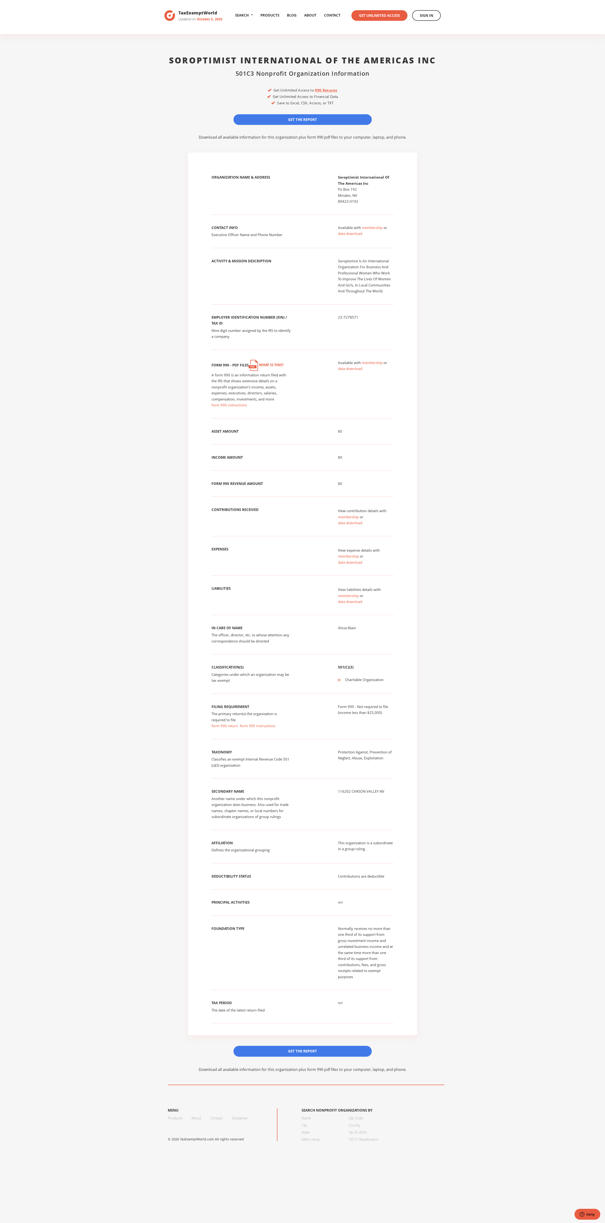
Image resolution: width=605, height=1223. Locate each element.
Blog (292, 15)
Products (269, 15)
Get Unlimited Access (379, 15)
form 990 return (225, 725)
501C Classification (364, 1139)
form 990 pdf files (322, 137)
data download (350, 233)
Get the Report (302, 119)
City (304, 1125)
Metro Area (311, 1139)
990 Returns (326, 90)
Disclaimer (240, 1118)
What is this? (271, 364)
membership (372, 227)
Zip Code (356, 1118)
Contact (332, 15)
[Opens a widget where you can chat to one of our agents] (587, 1215)
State (306, 1132)
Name (306, 1118)
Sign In (426, 15)
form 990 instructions (229, 405)
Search (242, 15)
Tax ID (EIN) (358, 1132)
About (310, 15)
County (354, 1125)
